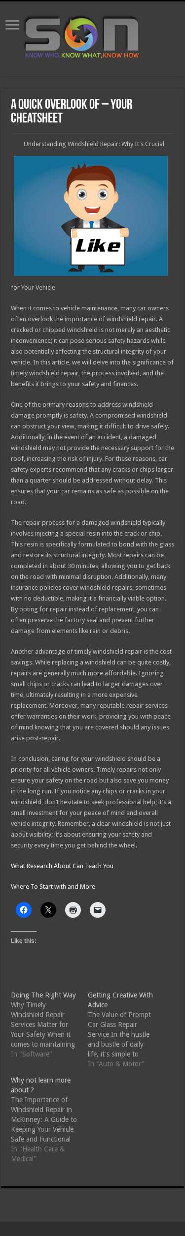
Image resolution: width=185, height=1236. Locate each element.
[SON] (93, 37)
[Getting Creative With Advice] (126, 1029)
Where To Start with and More (53, 886)
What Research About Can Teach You (62, 866)
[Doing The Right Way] (49, 1024)
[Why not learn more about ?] (49, 1119)
